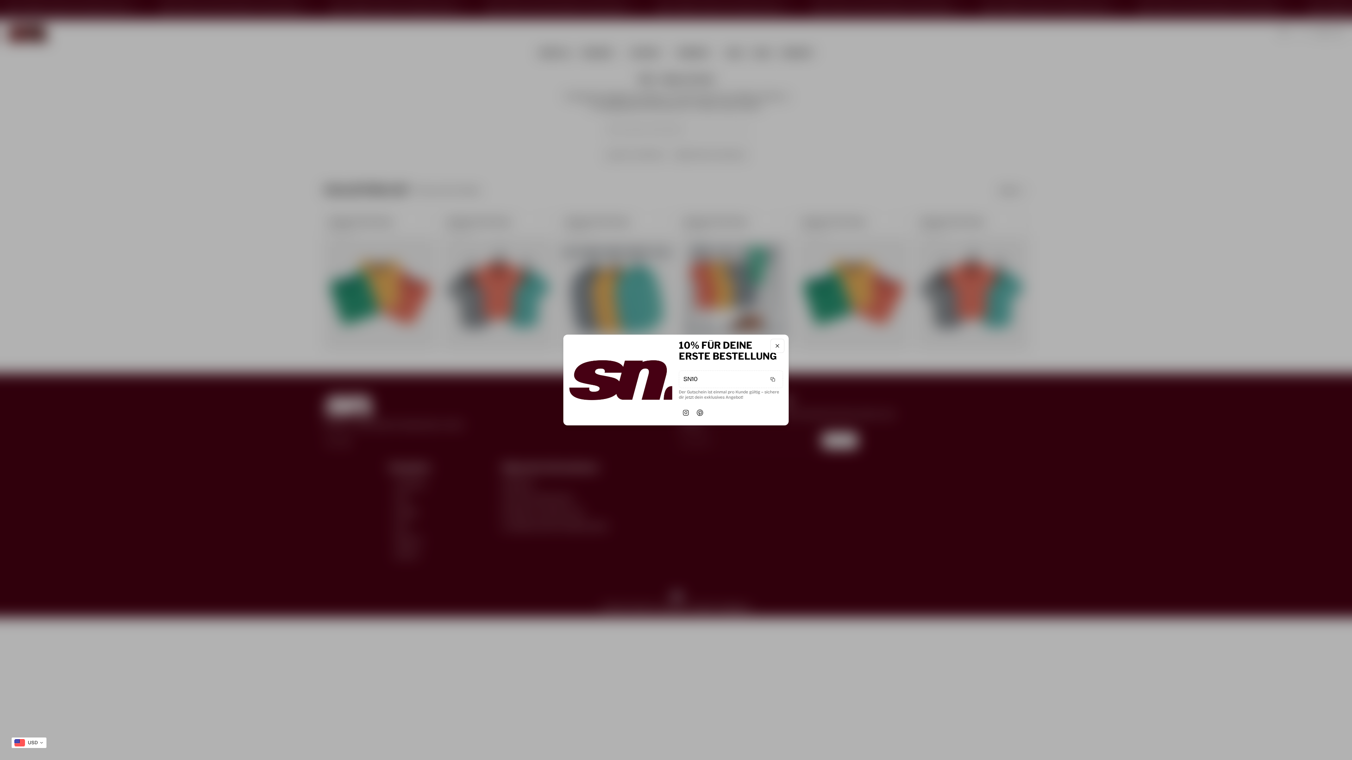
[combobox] (29, 742)
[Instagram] (686, 413)
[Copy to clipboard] (772, 379)
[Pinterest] (700, 413)
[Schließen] (777, 346)
